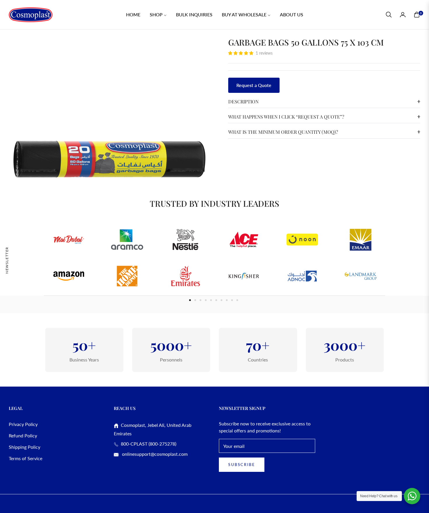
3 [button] (200, 300)
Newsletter (7, 260)
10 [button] (237, 300)
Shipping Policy (24, 447)
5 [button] (211, 300)
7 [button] (221, 300)
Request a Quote (253, 85)
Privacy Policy (23, 424)
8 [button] (227, 300)
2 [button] (195, 300)
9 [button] (232, 300)
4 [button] (206, 300)
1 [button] (190, 300)
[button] (389, 14)
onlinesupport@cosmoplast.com (154, 454)
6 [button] (216, 300)
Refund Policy (23, 435)
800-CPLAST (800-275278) (147, 443)
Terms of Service (25, 458)
